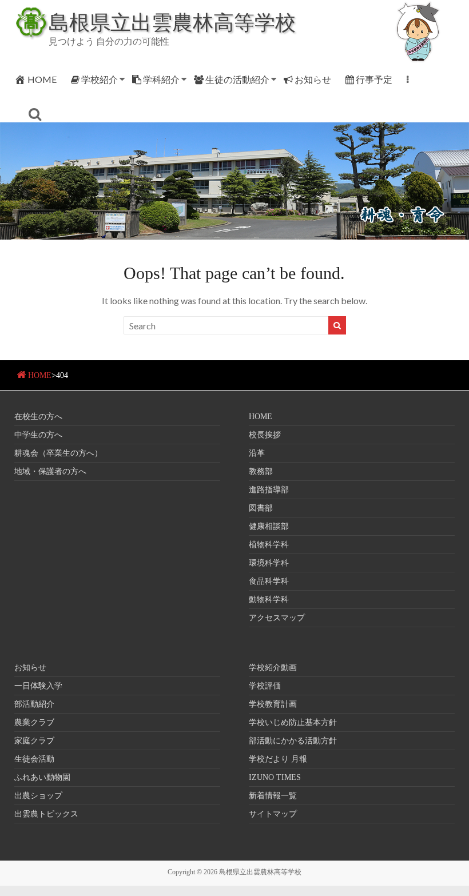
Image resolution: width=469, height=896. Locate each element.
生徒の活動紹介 (237, 79)
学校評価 (265, 686)
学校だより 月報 (278, 759)
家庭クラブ (34, 740)
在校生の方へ (38, 416)
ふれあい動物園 (42, 777)
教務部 (261, 471)
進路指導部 (269, 489)
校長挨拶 (265, 435)
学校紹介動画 (273, 667)
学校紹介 (99, 79)
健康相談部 (269, 526)
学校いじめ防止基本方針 (293, 722)
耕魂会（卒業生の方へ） (58, 453)
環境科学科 (269, 563)
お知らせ (313, 79)
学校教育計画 (273, 704)
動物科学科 (269, 599)
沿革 (257, 453)
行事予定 (374, 79)
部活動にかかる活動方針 (293, 740)
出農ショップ (38, 795)
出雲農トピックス (46, 814)
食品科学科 (269, 581)
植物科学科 (269, 544)
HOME (42, 79)
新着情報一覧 (273, 795)
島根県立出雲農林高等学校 (172, 21)
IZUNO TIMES (275, 777)
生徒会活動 (34, 759)
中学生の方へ (38, 435)
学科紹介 (161, 79)
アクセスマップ (277, 618)
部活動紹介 (34, 704)
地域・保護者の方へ (50, 471)
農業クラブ (34, 722)
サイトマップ (273, 814)
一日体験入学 (38, 686)
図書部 (261, 508)
